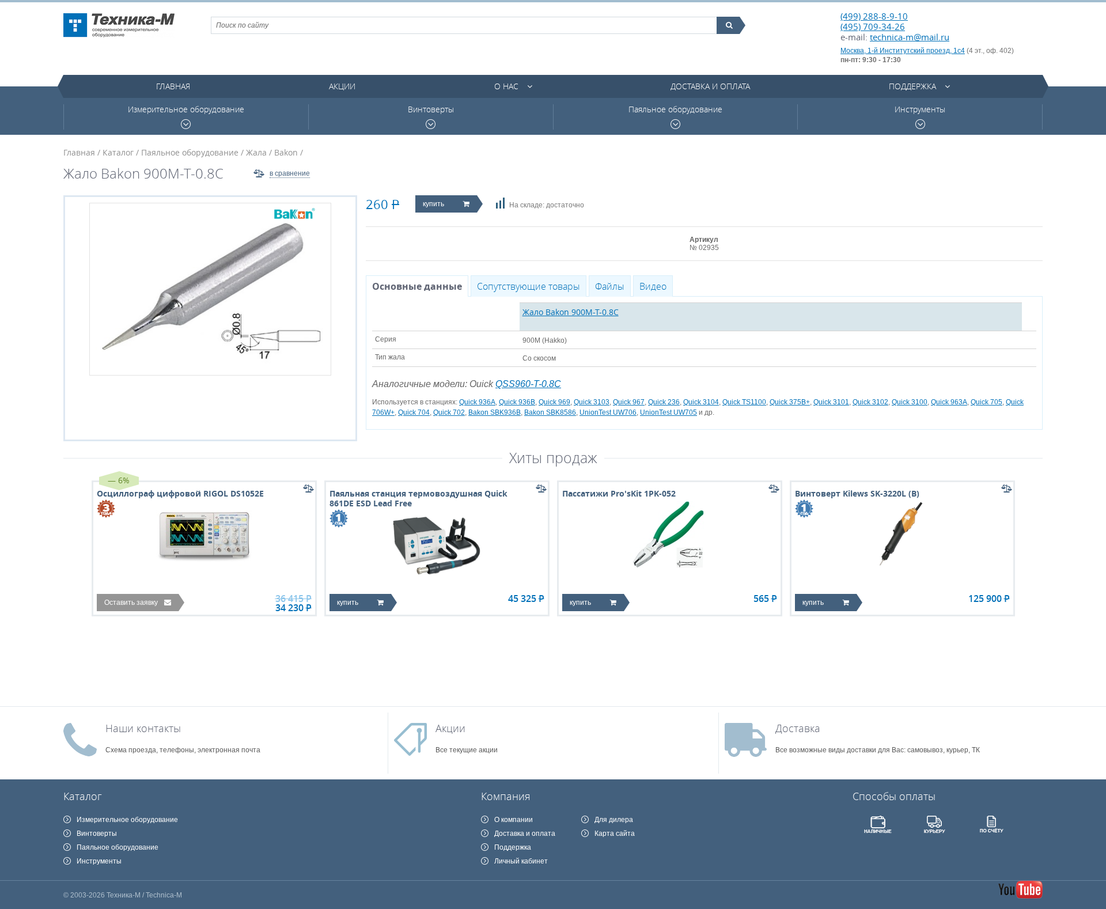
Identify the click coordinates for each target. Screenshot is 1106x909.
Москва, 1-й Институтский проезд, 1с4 (902, 51)
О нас (506, 86)
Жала (256, 152)
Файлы (609, 286)
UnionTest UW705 (668, 412)
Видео (652, 286)
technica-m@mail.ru (909, 37)
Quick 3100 (909, 402)
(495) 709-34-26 (872, 26)
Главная (173, 86)
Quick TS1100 (744, 402)
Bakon (286, 152)
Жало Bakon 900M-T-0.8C (570, 311)
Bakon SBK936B (494, 412)
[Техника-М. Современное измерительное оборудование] (119, 25)
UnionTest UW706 (608, 412)
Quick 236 (664, 402)
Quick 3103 (591, 402)
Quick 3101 (831, 402)
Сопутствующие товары (528, 286)
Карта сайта (614, 834)
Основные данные (417, 286)
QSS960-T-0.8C (528, 384)
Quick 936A (477, 402)
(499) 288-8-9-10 (874, 16)
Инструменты (920, 109)
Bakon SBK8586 (550, 412)
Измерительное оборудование (186, 109)
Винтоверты (431, 109)
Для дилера (613, 820)
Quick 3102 (870, 402)
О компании (513, 820)
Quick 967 (629, 402)
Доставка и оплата (710, 86)
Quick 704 (414, 412)
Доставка (797, 728)
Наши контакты (143, 728)
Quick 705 (986, 402)
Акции (342, 86)
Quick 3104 (701, 402)
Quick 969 (554, 402)
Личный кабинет (521, 861)
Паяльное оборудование (675, 109)
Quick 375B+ (790, 402)
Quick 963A (949, 402)
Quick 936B (517, 402)
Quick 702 (449, 412)
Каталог (118, 152)
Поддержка (912, 86)
